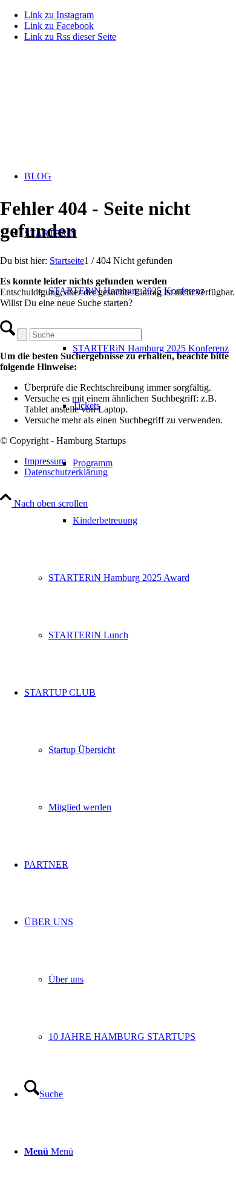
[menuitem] (154, 348)
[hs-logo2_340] (91, 109)
